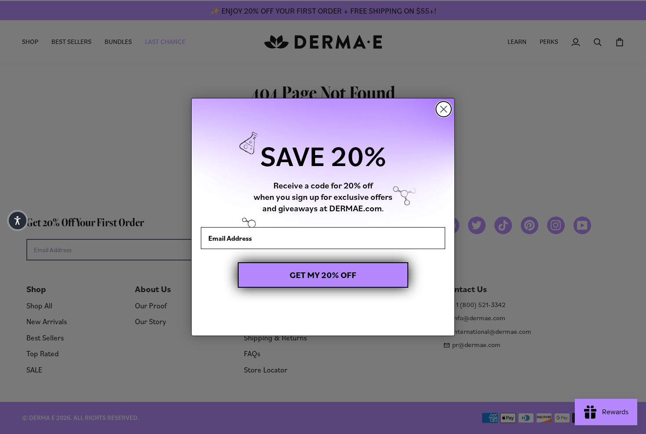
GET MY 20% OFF (323, 275)
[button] (17, 220)
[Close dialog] (443, 109)
